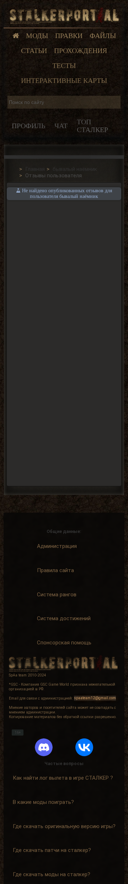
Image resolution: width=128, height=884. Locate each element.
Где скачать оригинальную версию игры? (64, 826)
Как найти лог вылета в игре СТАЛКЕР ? (63, 778)
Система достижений (64, 618)
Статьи (34, 50)
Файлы (103, 36)
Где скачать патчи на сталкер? (52, 850)
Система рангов (56, 594)
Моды (37, 36)
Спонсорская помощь (64, 642)
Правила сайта (55, 570)
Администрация (57, 546)
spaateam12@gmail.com (95, 698)
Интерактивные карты (64, 80)
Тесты (64, 65)
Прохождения (80, 50)
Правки (68, 36)
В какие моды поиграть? (43, 802)
